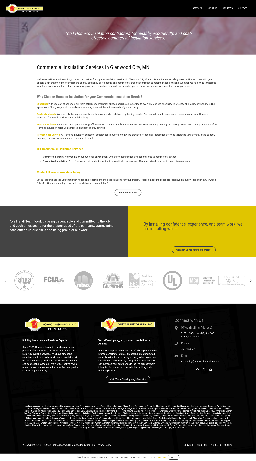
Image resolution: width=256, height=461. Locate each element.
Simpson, (195, 425)
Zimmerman (208, 418)
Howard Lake (67, 413)
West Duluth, (112, 425)
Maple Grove (128, 406)
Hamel (114, 408)
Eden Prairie (101, 406)
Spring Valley (92, 418)
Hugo (72, 418)
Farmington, (134, 428)
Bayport (227, 420)
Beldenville (109, 413)
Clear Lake (217, 413)
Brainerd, (29, 425)
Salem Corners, (176, 425)
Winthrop (126, 413)
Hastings (185, 411)
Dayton (55, 416)
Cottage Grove (131, 408)
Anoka (137, 411)
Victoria (195, 416)
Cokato (71, 416)
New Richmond (108, 411)
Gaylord (188, 420)
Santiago (78, 413)
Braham (28, 423)
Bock (94, 413)
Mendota (54, 408)
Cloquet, (209, 423)
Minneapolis (69, 406)
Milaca (72, 420)
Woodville (120, 420)
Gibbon (28, 418)
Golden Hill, (165, 425)
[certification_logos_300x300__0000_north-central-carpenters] (83, 280)
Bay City (88, 416)
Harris (104, 416)
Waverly (80, 423)
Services (188, 445)
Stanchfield (227, 413)
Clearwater (57, 420)
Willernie (114, 423)
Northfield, (107, 428)
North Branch (164, 418)
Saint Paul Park (58, 411)
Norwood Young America (131, 416)
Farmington (136, 418)
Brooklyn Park (175, 411)
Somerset (132, 423)
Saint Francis (53, 423)
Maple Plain (46, 411)
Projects (216, 445)
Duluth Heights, (39, 425)
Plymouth (111, 406)
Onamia (159, 413)
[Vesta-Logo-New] (128, 324)
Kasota (152, 413)
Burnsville (151, 406)
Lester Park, (86, 425)
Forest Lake (146, 418)
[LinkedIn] (210, 370)
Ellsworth (89, 420)
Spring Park (192, 408)
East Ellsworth (34, 413)
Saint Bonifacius (73, 411)
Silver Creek (47, 420)
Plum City (166, 416)
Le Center (148, 423)
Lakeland (87, 413)
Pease (66, 420)
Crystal (189, 418)
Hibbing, (216, 423)
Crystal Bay (165, 423)
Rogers (174, 418)
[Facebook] (198, 370)
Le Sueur (203, 416)
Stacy (139, 420)
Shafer (44, 423)
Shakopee (212, 406)
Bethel (43, 413)
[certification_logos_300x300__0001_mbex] (54, 280)
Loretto (134, 413)
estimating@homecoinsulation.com (200, 361)
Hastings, (125, 428)
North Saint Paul (54, 413)
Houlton (72, 423)
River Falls (89, 408)
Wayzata (171, 406)
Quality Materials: (47, 114)
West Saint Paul (207, 411)
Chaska (71, 408)
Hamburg (97, 416)
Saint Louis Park (183, 406)
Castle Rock (81, 418)
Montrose (37, 418)
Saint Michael (86, 411)
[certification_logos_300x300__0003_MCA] (172, 280)
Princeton (36, 420)
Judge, (207, 425)
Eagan (119, 406)
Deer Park (46, 416)
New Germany (205, 413)
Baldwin (156, 423)
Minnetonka (90, 406)
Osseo (155, 418)
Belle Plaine (121, 411)
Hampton (219, 420)
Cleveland (180, 413)
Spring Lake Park (161, 408)
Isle (109, 418)
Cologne (227, 408)
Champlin (164, 411)
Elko (67, 418)
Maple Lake (148, 420)
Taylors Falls (213, 416)
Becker (28, 420)
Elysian (100, 413)
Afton (187, 413)
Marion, (214, 425)
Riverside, (147, 425)
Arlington (106, 423)
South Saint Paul (215, 408)
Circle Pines (195, 411)
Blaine (150, 408)
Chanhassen (161, 406)
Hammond (36, 416)
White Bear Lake (224, 406)
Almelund (64, 423)
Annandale (220, 411)
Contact (229, 445)
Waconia (63, 408)
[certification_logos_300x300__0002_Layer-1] (24, 280)
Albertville (197, 418)
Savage (121, 408)
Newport (28, 411)
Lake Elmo (116, 418)
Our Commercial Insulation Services (60, 149)
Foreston (80, 420)
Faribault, (99, 428)
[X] (204, 370)
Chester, (187, 425)
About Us (202, 445)
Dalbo (28, 416)
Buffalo (227, 418)
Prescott (194, 413)
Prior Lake (79, 408)
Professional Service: (49, 134)
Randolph (80, 416)
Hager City (179, 420)
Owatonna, (74, 428)
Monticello (203, 408)
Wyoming (103, 418)
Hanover (122, 423)
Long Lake (218, 418)
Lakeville (106, 408)
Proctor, (127, 425)
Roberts (118, 413)
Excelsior (202, 406)
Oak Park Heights (101, 420)
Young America (167, 420)
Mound (130, 411)
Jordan (182, 418)
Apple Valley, (145, 428)
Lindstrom (175, 423)
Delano (183, 408)
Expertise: (42, 104)
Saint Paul (79, 406)
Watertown (143, 413)
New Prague (200, 423)
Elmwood (157, 416)
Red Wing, (83, 428)
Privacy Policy (104, 445)
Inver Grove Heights (34, 408)
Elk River (98, 408)
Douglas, (221, 425)
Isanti (191, 423)
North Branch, (226, 423)
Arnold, (121, 425)
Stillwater (143, 408)
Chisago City (225, 416)
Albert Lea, (116, 428)
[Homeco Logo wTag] (24, 8)
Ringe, (201, 425)
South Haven (198, 420)
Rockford (97, 411)
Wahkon (184, 423)
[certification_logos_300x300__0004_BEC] (113, 280)
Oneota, (77, 425)
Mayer (112, 420)
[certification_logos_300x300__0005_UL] (142, 280)
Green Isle (147, 416)
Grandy (157, 420)
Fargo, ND (171, 428)
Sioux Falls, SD (181, 428)
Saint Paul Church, (99, 425)
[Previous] (5, 280)
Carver (140, 423)
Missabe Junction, (54, 425)
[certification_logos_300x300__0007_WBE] (202, 280)
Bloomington (140, 406)
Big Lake (36, 423)
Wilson (61, 418)
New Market (169, 413)
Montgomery (130, 420)
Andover (144, 411)
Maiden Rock (185, 416)
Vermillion (63, 416)
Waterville (175, 416)
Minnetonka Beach (50, 418)
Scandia (36, 411)
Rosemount (174, 408)
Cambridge (154, 411)
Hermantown (136, 425)
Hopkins (194, 406)
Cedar (87, 423)
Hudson (46, 408)
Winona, (91, 428)
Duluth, (163, 428)
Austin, (228, 425)
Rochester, (155, 428)
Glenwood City (114, 416)
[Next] (250, 280)
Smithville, (155, 425)
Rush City (126, 418)
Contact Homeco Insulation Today (58, 172)
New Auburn (96, 423)
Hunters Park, (67, 425)
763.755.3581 (188, 349)
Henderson (209, 420)
